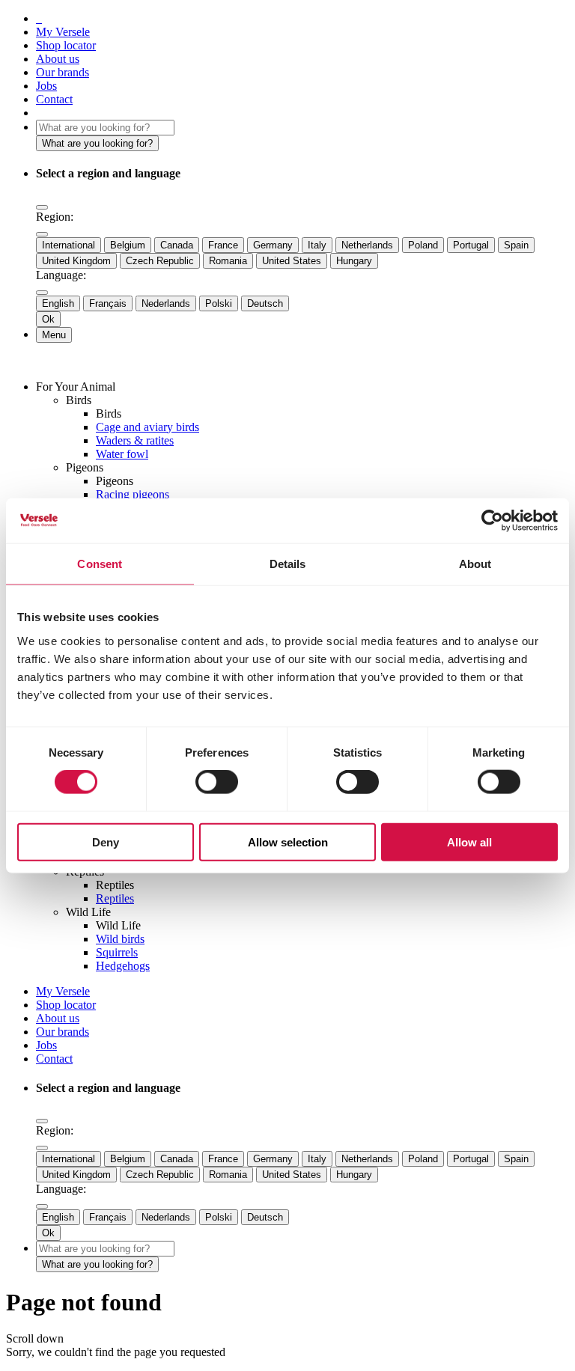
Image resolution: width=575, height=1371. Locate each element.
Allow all (469, 841)
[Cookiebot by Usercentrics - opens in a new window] (492, 521)
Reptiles (115, 898)
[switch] (216, 782)
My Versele (63, 31)
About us (57, 58)
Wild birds (120, 938)
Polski (218, 303)
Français (108, 303)
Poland (423, 245)
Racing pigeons (132, 494)
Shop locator (66, 45)
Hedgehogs (123, 965)
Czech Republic (160, 260)
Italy (317, 245)
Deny (105, 841)
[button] (42, 207)
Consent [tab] (99, 564)
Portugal (471, 245)
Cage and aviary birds (147, 427)
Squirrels (117, 952)
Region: (54, 216)
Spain (516, 245)
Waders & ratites (135, 440)
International (68, 245)
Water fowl (122, 454)
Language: (61, 275)
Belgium (127, 245)
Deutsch (265, 303)
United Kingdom (76, 260)
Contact (54, 99)
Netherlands (367, 245)
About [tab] (475, 564)
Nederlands (166, 303)
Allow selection (288, 841)
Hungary (354, 260)
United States (291, 260)
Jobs (46, 85)
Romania (228, 260)
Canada (176, 245)
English (58, 303)
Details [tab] (288, 564)
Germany (273, 245)
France (223, 245)
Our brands (62, 72)
